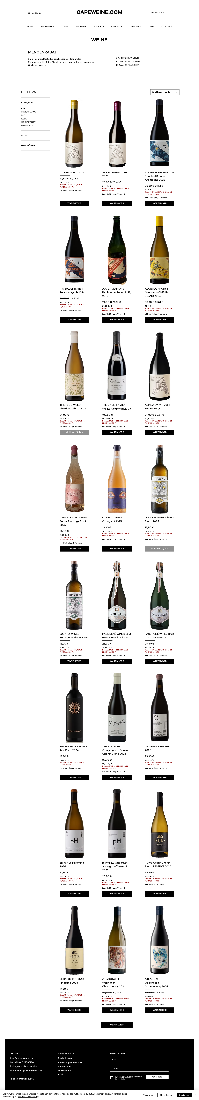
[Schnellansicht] (74, 133)
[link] (159, 13)
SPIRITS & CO (27, 126)
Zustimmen (184, 1095)
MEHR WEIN (117, 1024)
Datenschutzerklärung (28, 1096)
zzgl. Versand (76, 190)
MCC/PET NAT (28, 122)
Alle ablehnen (166, 1095)
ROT (23, 115)
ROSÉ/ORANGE (28, 112)
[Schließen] (195, 1095)
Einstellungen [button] (149, 1095)
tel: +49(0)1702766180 (22, 1062)
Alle (23, 108)
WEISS (24, 119)
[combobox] (164, 92)
